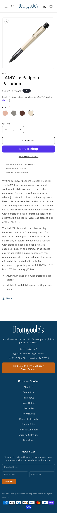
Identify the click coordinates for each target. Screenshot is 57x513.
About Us (28, 387)
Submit (9, 481)
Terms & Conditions (28, 429)
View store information (17, 172)
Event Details (28, 403)
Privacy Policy (28, 424)
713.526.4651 (30, 349)
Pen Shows (28, 397)
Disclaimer (28, 440)
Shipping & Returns (28, 435)
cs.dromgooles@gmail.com (30, 353)
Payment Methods (28, 419)
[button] (6, 6)
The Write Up (28, 413)
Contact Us (28, 392)
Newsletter (28, 408)
